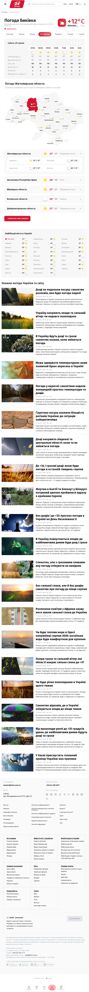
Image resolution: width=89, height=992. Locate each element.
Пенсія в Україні (12, 884)
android (12, 964)
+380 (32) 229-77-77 (18, 953)
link (47, 794)
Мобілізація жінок (67, 847)
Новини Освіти (67, 866)
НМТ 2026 (64, 877)
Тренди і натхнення (14, 900)
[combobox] (45, 4)
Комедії (36, 878)
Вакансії (62, 808)
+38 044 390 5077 (52, 785)
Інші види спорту (40, 906)
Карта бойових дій (40, 844)
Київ (65, 4)
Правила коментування (39, 821)
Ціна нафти (11, 869)
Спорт (36, 891)
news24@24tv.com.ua (12, 785)
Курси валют (11, 872)
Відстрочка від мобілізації (70, 853)
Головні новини (12, 841)
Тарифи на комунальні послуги (18, 878)
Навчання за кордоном (69, 883)
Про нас (6, 805)
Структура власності (66, 812)
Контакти (63, 805)
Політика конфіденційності (40, 805)
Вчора (32, 34)
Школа (63, 874)
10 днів (70, 34)
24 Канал (4, 12)
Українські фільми (40, 872)
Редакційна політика (10, 812)
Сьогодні (9, 34)
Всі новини (11, 838)
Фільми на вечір (39, 875)
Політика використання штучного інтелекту (42, 809)
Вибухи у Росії (39, 856)
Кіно (36, 866)
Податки (10, 881)
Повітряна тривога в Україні (44, 850)
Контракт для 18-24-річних (70, 850)
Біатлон (36, 903)
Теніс (36, 900)
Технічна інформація (38, 824)
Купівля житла (12, 897)
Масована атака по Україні (43, 853)
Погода (9, 856)
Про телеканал (8, 816)
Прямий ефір (11, 847)
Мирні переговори (40, 847)
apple (24, 964)
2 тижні (81, 34)
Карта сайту (64, 819)
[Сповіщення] (84, 4)
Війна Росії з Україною (43, 838)
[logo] (17, 4)
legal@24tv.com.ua (31, 955)
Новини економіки (14, 866)
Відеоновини (11, 850)
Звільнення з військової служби (72, 841)
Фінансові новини (13, 875)
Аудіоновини (11, 853)
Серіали (37, 881)
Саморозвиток (66, 880)
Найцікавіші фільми (41, 869)
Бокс (35, 894)
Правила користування (11, 826)
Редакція (6, 808)
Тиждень (58, 34)
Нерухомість (12, 891)
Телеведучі (7, 819)
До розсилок (75, 919)
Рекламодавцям (8, 823)
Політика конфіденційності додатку (43, 813)
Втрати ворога (39, 859)
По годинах (44, 34)
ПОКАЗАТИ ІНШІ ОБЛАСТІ (18, 218)
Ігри (61, 823)
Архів (61, 816)
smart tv (36, 964)
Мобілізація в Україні (70, 838)
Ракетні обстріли (40, 841)
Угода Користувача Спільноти (41, 817)
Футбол (36, 897)
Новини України (12, 844)
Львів (71, 4)
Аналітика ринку (12, 894)
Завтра (21, 34)
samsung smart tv (49, 964)
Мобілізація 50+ (66, 844)
